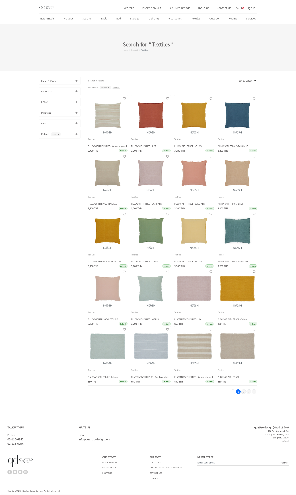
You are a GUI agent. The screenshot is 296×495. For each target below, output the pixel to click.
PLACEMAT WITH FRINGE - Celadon (103, 377)
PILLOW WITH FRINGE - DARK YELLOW (104, 261)
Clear (54, 134)
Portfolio (128, 8)
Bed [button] (118, 18)
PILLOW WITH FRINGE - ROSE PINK (103, 319)
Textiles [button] (195, 18)
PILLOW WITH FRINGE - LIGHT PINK (146, 203)
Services (251, 18)
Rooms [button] (233, 18)
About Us (203, 8)
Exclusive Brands (179, 8)
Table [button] (104, 18)
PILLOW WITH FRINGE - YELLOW (188, 146)
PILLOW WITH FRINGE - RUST (143, 146)
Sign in (251, 8)
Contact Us (224, 8)
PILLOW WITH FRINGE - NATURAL (102, 203)
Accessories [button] (175, 18)
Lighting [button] (153, 18)
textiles (104, 87)
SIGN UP (284, 462)
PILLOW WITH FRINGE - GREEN (144, 261)
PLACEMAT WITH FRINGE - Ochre (232, 319)
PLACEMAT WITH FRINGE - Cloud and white (150, 377)
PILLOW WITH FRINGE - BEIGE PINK (189, 203)
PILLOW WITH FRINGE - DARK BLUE (233, 146)
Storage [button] (134, 18)
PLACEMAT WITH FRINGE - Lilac (188, 319)
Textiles (144, 50)
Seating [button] (87, 18)
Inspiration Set (151, 8)
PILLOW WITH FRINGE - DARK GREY (233, 261)
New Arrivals (47, 18)
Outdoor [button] (214, 18)
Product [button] (68, 18)
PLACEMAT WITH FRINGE (228, 377)
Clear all (116, 87)
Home (125, 50)
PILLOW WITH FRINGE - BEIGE (230, 203)
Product (134, 50)
